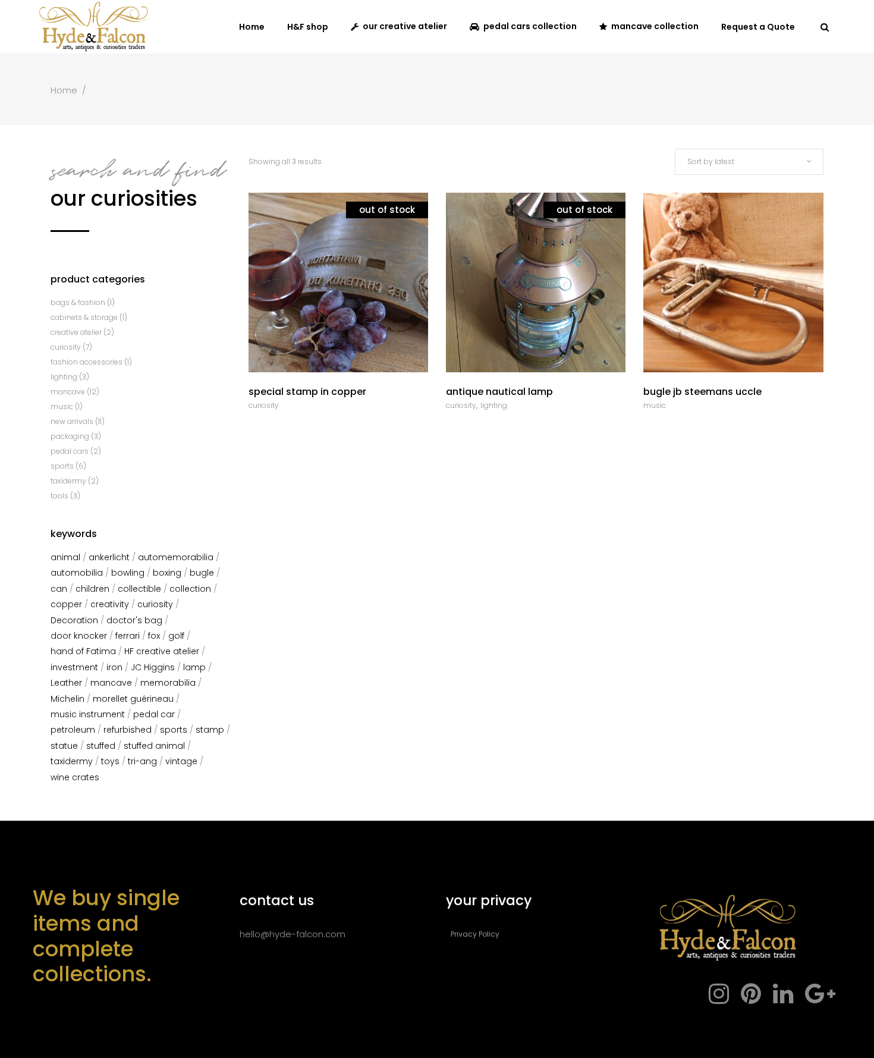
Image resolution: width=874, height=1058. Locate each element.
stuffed (100, 746)
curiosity (264, 405)
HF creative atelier (161, 651)
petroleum (73, 730)
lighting (493, 405)
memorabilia (168, 683)
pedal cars (70, 451)
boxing (167, 573)
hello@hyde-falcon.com (292, 934)
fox (154, 636)
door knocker (79, 636)
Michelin (67, 699)
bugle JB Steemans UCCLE (702, 391)
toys (110, 761)
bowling (127, 573)
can (59, 589)
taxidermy (68, 481)
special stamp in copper (307, 391)
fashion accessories (86, 362)
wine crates (75, 777)
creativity (109, 604)
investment (74, 667)
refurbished (127, 730)
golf (176, 636)
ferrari (127, 636)
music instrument (88, 714)
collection (190, 589)
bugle (202, 573)
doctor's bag (134, 620)
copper (66, 604)
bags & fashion (78, 302)
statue (64, 746)
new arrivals (72, 421)
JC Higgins (153, 667)
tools (59, 496)
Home (64, 90)
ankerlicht (109, 557)
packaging (70, 436)
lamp (194, 667)
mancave (68, 392)
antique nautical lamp (499, 391)
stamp (210, 730)
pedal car (154, 714)
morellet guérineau (133, 699)
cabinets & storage (84, 317)
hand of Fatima (83, 651)
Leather (66, 683)
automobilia (77, 573)
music (654, 405)
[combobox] (749, 162)
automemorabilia (175, 557)
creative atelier (76, 332)
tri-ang (142, 761)
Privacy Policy (475, 934)
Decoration (74, 620)
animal (65, 557)
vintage (181, 761)
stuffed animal (154, 746)
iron (114, 667)
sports (62, 466)
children (92, 589)
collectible (139, 589)
